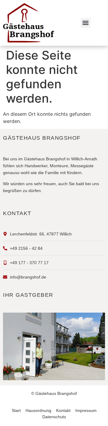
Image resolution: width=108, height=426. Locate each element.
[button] (86, 23)
